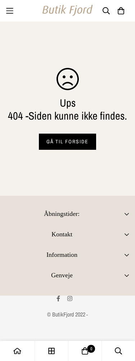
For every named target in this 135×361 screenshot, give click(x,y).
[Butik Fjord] (67, 11)
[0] (85, 351)
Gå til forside (67, 141)
